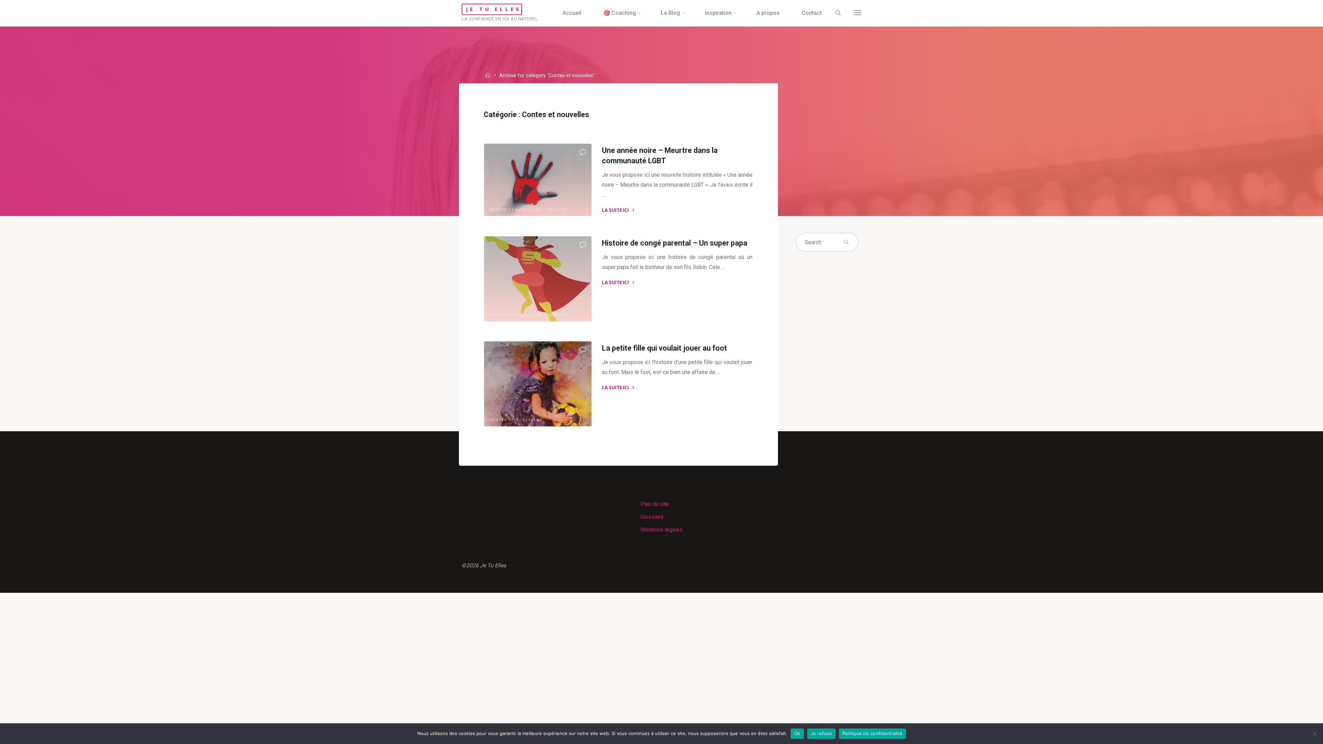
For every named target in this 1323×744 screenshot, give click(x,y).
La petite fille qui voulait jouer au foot (664, 348)
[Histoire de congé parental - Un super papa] (538, 278)
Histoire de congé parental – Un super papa (674, 243)
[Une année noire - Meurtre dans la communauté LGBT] (538, 180)
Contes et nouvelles (516, 209)
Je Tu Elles (493, 9)
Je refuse (821, 733)
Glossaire (652, 517)
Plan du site (654, 504)
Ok (797, 733)
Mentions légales (661, 529)
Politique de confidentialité (872, 733)
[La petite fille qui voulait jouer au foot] (538, 383)
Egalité (557, 209)
